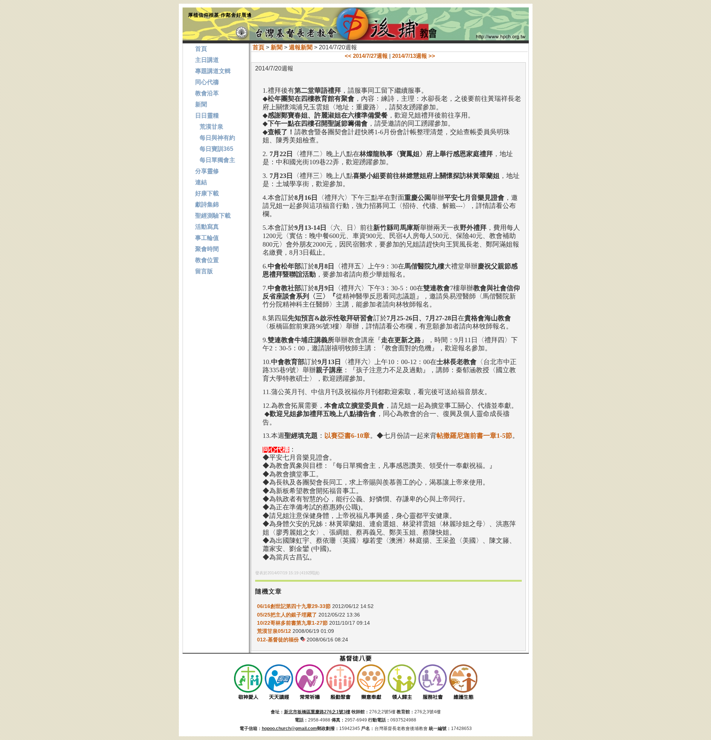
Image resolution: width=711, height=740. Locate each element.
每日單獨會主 (215, 160)
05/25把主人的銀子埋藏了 (287, 615)
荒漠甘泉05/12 (274, 631)
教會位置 (207, 260)
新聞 (277, 47)
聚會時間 (207, 249)
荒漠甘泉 (209, 126)
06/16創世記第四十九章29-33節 (294, 606)
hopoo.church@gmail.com (289, 728)
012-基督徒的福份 (278, 639)
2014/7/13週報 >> (413, 56)
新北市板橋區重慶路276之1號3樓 (317, 711)
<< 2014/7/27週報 (366, 56)
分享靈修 (207, 171)
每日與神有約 (215, 138)
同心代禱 (207, 82)
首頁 (258, 47)
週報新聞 (301, 47)
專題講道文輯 (213, 71)
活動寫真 (207, 227)
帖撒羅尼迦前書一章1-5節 (474, 435)
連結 (201, 182)
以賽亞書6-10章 (347, 435)
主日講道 (207, 60)
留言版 (204, 271)
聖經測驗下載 (213, 215)
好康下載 (207, 193)
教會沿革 (207, 93)
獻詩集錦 (207, 204)
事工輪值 (207, 238)
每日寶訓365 (214, 149)
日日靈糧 (207, 115)
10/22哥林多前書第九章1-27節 (292, 623)
